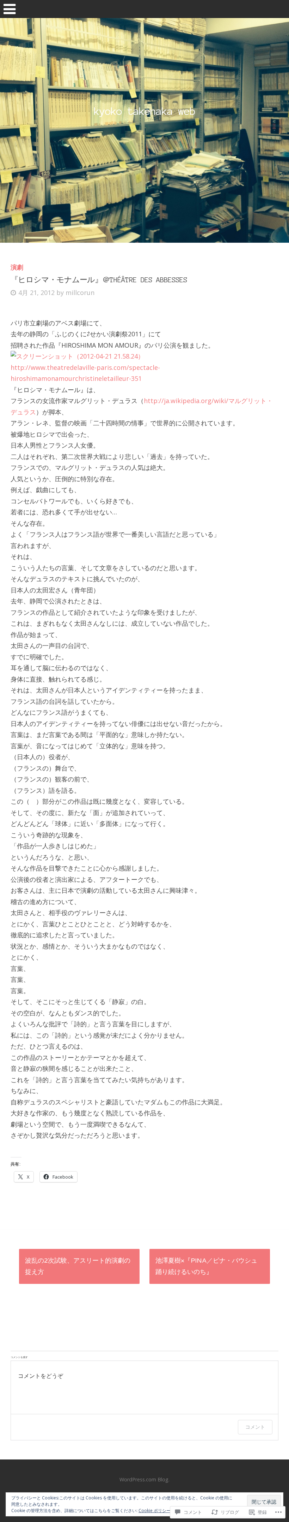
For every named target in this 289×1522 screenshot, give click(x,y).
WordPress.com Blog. (144, 1479)
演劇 (17, 267)
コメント (255, 1427)
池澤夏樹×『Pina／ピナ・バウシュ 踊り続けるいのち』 (206, 1266)
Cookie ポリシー (155, 1511)
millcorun (80, 292)
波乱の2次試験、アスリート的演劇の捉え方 (77, 1266)
